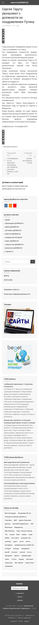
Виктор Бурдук (10, 513)
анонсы (12, 379)
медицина (25, 548)
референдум (26, 556)
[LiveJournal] (19, 40)
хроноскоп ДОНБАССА (13, 248)
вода (30, 534)
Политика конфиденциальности (17, 294)
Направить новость (12, 289)
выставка (15, 538)
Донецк (8, 524)
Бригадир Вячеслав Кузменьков (16, 462)
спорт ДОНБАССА (12, 241)
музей (7, 552)
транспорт (9, 563)
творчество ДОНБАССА (14, 244)
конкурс (8, 548)
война (7, 538)
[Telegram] (19, 37)
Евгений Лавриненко (20, 524)
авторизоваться (18, 189)
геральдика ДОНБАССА (14, 223)
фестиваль (19, 563)
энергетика (29, 563)
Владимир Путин (24, 513)
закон (28, 541)
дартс (15, 541)
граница (8, 541)
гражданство (26, 538)
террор (21, 559)
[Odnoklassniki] (19, 32)
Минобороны (10, 531)
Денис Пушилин (25, 520)
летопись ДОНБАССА (13, 230)
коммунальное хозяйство (24, 545)
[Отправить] (19, 42)
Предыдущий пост (12, 163)
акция (12, 534)
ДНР (15, 520)
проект (17, 556)
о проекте (9, 251)
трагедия (29, 559)
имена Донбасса (16, 457)
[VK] (19, 30)
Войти (6, 276)
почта (29, 552)
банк (18, 534)
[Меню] (3, 3)
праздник (8, 556)
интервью (8, 545)
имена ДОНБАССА (12, 227)
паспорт (15, 552)
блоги (20, 597)
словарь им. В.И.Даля (13, 237)
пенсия (22, 552)
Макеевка (8, 527)
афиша (20, 600)
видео (24, 534)
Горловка (8, 520)
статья (13, 559)
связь (7, 559)
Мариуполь (18, 527)
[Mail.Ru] (19, 35)
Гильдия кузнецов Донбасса (16, 517)
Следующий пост (27, 158)
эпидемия (9, 566)
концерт (16, 548)
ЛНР (32, 524)
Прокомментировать (10, 147)
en (14, 26)
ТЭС (6, 534)
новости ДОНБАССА (19, 2)
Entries (8, 280)
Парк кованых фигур (24, 531)
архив (7, 220)
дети (22, 541)
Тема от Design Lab (24, 618)
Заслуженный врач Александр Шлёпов (19, 483)
